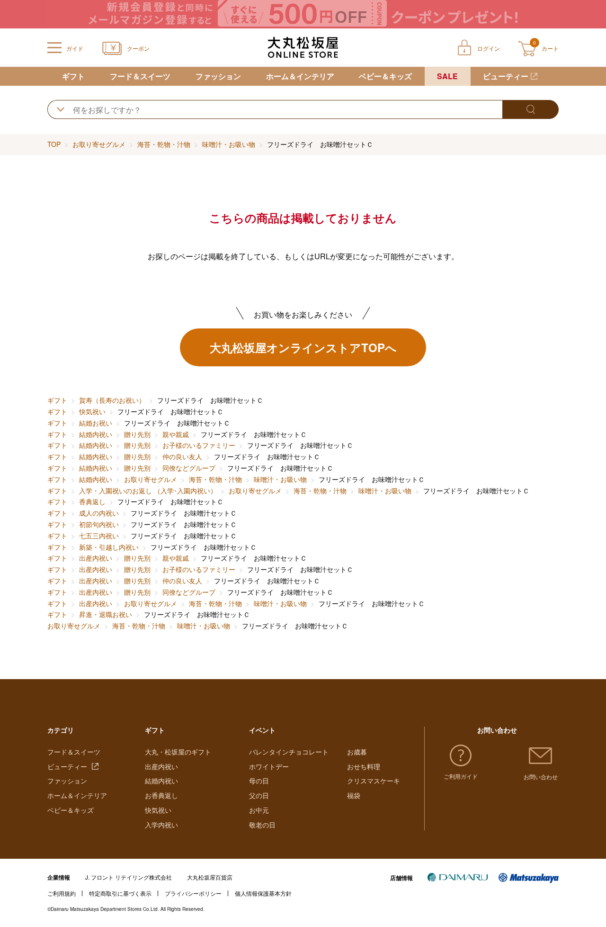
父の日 (259, 795)
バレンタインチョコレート (289, 751)
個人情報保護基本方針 (263, 893)
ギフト (73, 76)
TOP (54, 144)
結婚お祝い (95, 422)
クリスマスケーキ (373, 780)
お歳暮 (357, 751)
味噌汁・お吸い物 (228, 144)
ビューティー (505, 76)
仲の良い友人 (182, 456)
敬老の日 (262, 824)
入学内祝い (161, 824)
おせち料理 (363, 766)
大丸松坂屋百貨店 (209, 877)
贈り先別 (137, 434)
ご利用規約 (61, 893)
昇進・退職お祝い (105, 614)
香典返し (92, 501)
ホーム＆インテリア (300, 76)
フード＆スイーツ (140, 76)
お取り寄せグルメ (98, 144)
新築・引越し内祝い (109, 547)
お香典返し (161, 795)
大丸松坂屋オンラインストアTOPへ (303, 347)
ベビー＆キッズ (385, 76)
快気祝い (92, 411)
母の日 (259, 780)
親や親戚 (175, 434)
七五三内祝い (99, 535)
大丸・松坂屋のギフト (178, 751)
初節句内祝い (99, 524)
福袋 (353, 795)
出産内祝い (95, 558)
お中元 (259, 810)
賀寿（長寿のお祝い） (112, 400)
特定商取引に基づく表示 (120, 893)
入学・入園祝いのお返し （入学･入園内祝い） (148, 490)
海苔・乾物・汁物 (163, 144)
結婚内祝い (95, 434)
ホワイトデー (269, 766)
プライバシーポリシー (193, 893)
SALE (447, 76)
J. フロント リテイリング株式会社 (128, 877)
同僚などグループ (188, 468)
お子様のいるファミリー (198, 445)
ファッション (218, 76)
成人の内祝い (99, 513)
